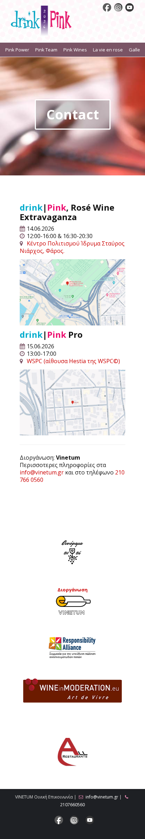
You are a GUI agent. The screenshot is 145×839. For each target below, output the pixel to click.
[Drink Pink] (41, 21)
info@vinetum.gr (42, 472)
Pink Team (46, 49)
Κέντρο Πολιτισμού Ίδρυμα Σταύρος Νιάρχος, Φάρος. (72, 247)
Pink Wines (75, 49)
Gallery (136, 49)
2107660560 (72, 805)
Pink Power (17, 49)
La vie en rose (108, 49)
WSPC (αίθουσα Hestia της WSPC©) (73, 361)
